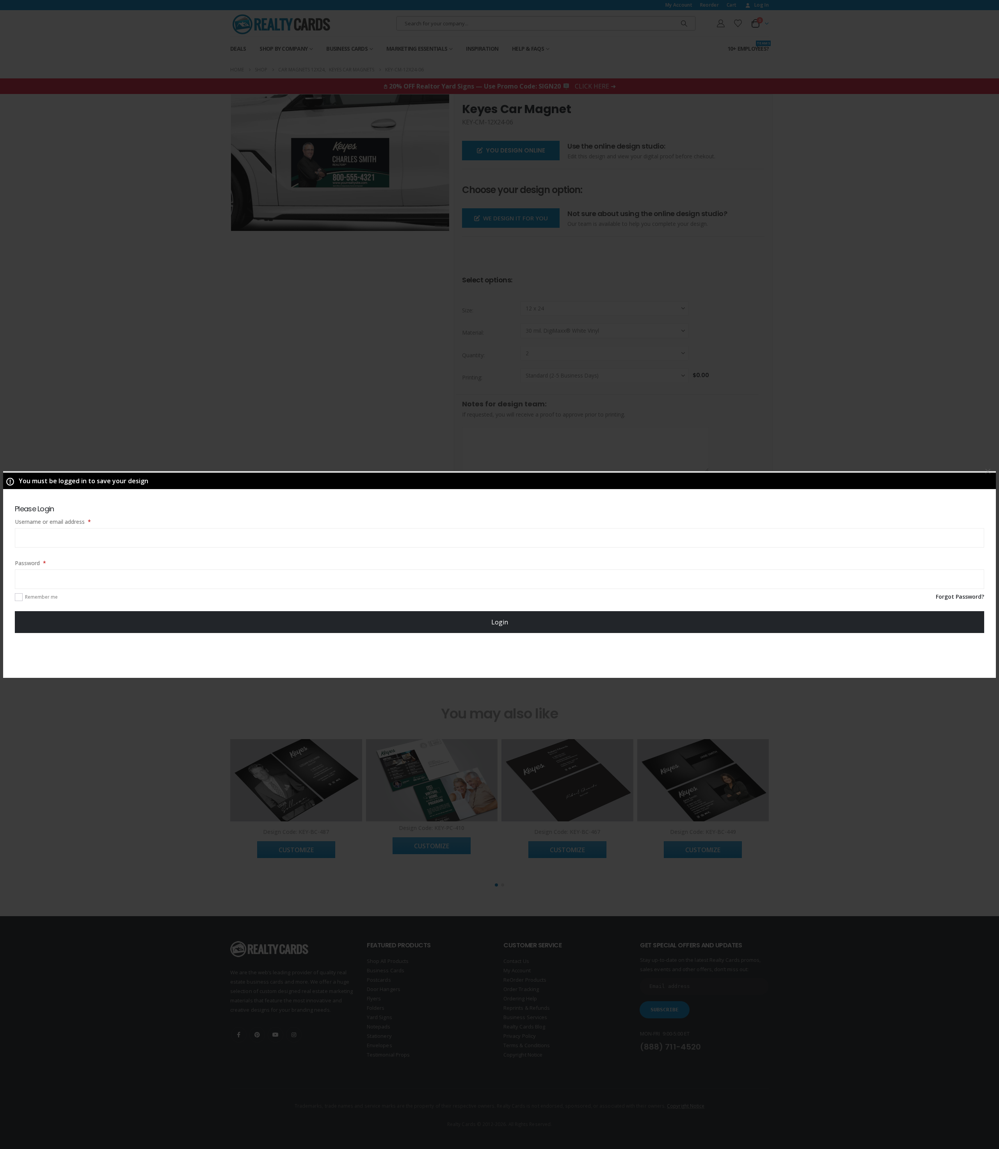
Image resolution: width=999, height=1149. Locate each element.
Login (499, 622)
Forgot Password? (960, 596)
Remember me (41, 597)
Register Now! (499, 655)
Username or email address (64, 521)
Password (41, 563)
